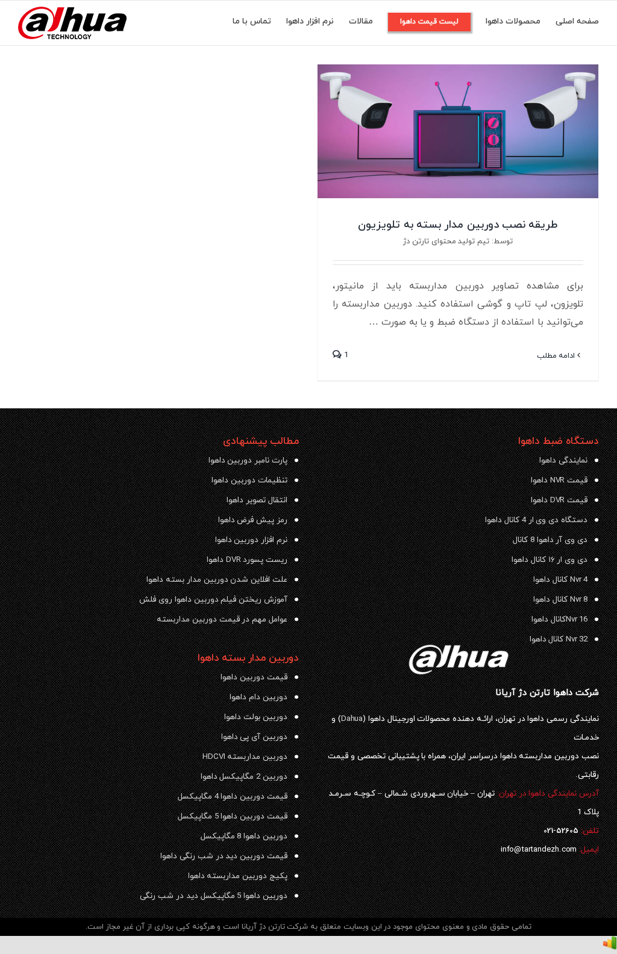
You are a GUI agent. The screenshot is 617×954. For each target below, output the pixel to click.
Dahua (352, 719)
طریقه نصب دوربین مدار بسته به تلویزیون (457, 224)
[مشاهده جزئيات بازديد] (610, 945)
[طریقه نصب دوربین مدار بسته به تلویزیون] (458, 131)
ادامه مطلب (557, 356)
